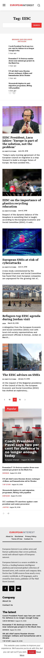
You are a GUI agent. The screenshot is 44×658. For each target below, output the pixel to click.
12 (20, 400)
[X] (11, 588)
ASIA (4, 323)
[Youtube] (18, 588)
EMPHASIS (6, 496)
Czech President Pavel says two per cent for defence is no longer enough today (21, 48)
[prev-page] (10, 92)
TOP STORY (6, 484)
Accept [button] (31, 652)
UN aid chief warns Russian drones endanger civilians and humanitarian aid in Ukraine (20, 73)
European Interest (12, 460)
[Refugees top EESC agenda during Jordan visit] (22, 298)
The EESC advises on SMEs (21, 375)
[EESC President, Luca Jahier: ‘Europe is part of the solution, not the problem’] (22, 119)
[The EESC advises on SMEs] (22, 357)
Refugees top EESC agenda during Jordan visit (21, 317)
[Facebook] (5, 588)
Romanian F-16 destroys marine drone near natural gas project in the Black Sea (21, 60)
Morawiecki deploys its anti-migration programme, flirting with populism (20, 85)
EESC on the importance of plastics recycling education (21, 203)
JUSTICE (5, 507)
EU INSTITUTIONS (9, 151)
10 (9, 400)
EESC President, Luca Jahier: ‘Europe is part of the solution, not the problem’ (20, 142)
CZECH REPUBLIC (8, 621)
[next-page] (14, 92)
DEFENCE (5, 473)
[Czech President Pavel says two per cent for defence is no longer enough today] (22, 436)
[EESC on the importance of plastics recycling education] (22, 182)
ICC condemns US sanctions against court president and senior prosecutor (20, 502)
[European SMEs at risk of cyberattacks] (22, 242)
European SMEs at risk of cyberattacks (20, 261)
